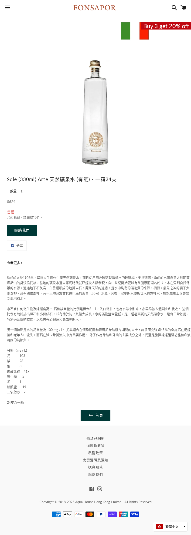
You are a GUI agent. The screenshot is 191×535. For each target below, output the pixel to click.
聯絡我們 (22, 230)
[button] (170, 527)
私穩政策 (95, 453)
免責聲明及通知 (95, 460)
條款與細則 (95, 438)
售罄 (11, 212)
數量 (13, 191)
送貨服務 (95, 467)
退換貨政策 (95, 445)
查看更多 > (15, 263)
